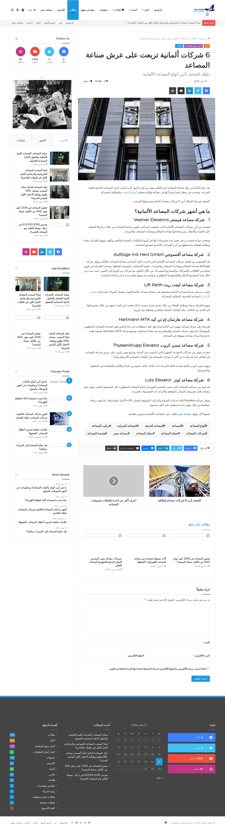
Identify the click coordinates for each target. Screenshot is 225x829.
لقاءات (117, 10)
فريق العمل (49, 22)
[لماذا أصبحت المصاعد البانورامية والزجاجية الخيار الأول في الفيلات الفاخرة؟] (59, 175)
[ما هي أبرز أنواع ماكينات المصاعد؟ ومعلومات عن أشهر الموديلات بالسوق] (59, 386)
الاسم (206, 642)
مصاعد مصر (46, 10)
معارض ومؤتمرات (45, 785)
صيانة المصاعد (169, 433)
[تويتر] (197, 90)
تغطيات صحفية (47, 802)
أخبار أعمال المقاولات (44, 751)
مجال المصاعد (144, 433)
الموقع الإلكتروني (136, 655)
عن (60, 22)
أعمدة (134, 10)
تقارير (52, 774)
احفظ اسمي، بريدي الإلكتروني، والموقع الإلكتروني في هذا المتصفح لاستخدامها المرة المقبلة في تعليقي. (158, 668)
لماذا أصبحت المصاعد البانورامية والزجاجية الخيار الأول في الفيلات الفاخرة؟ (33, 174)
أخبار (146, 10)
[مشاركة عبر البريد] (181, 90)
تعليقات (21, 140)
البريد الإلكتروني (201, 655)
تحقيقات (103, 10)
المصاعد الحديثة (154, 425)
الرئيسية (158, 10)
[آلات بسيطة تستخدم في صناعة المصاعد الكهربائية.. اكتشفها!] (146, 544)
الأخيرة (64, 140)
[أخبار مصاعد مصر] (204, 10)
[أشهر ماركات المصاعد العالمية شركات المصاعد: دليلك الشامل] (59, 418)
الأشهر (42, 140)
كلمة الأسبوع (48, 808)
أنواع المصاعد (129, 192)
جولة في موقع (88, 10)
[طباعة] (172, 90)
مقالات (73, 10)
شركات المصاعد (195, 433)
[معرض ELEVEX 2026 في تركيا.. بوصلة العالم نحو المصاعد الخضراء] (59, 229)
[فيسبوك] (206, 90)
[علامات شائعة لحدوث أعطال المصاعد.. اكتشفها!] (59, 434)
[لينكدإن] (189, 90)
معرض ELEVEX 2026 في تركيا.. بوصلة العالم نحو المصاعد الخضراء (33, 228)
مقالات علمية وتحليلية (44, 796)
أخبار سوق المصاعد (193, 46)
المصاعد (176, 425)
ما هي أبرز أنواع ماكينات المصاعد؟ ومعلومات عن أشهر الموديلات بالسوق (32, 385)
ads (42, 77)
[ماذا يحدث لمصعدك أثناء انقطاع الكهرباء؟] (59, 403)
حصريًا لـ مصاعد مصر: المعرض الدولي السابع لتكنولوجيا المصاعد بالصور (105, 562)
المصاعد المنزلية (127, 425)
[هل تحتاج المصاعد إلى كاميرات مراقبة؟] (59, 450)
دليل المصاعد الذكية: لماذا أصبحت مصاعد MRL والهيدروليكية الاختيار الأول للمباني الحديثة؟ (156, 22)
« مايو (160, 777)
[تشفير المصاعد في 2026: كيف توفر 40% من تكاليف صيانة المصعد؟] (190, 544)
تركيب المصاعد (100, 425)
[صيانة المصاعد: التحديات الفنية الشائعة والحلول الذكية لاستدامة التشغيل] (59, 158)
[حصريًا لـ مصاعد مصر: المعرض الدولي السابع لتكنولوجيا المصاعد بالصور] (102, 544)
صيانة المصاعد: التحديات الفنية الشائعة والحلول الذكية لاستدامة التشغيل (32, 157)
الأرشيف (61, 10)
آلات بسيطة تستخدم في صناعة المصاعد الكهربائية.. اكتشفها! (150, 560)
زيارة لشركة (48, 791)
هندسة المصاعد (96, 433)
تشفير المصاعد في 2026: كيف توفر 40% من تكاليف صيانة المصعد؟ (191, 560)
